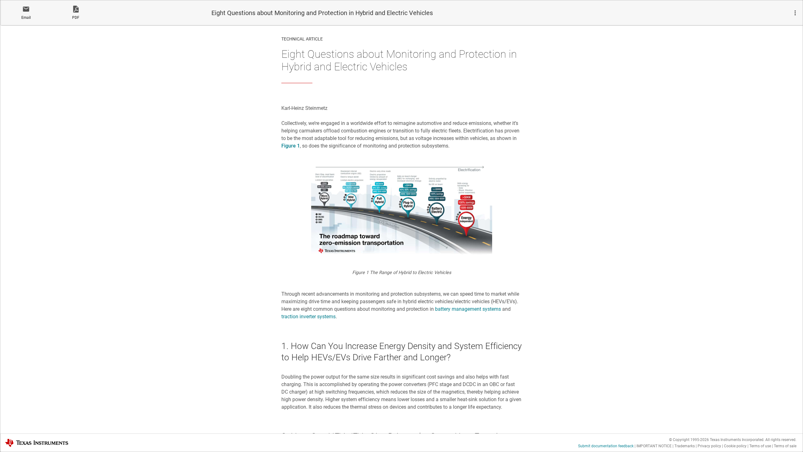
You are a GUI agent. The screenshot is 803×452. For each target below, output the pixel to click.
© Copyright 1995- (689, 440)
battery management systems (468, 309)
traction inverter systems (308, 317)
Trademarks (684, 446)
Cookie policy (735, 446)
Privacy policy (709, 446)
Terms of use (760, 446)
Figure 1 (290, 146)
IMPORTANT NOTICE (654, 446)
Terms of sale (785, 446)
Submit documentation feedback (606, 446)
